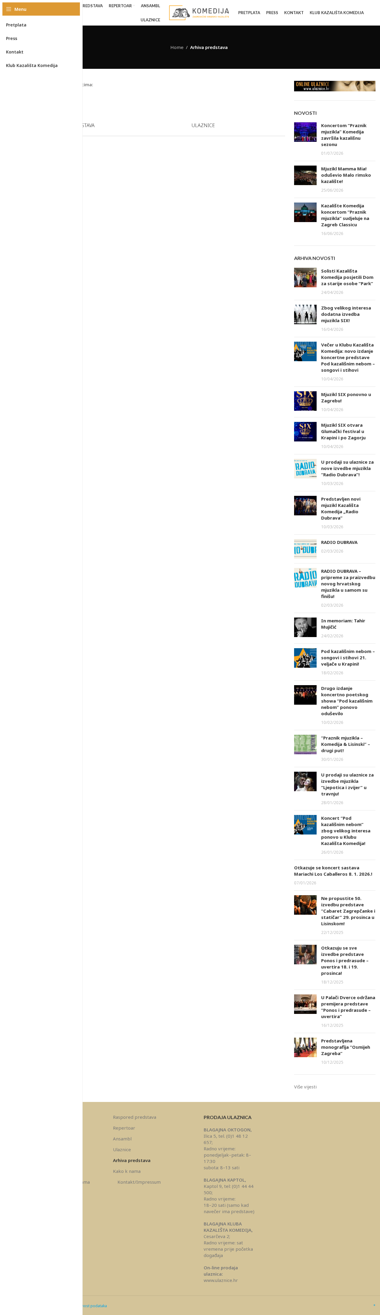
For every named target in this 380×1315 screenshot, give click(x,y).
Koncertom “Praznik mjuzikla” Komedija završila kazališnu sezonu (343, 134)
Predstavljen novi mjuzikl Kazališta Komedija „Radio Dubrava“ (340, 508)
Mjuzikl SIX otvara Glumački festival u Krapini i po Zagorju (343, 431)
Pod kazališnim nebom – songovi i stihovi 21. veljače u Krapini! (348, 657)
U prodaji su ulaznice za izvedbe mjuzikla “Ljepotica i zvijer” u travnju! (347, 784)
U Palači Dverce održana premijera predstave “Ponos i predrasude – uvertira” (348, 1006)
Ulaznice (122, 1149)
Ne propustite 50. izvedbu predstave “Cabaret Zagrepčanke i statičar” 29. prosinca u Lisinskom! (348, 910)
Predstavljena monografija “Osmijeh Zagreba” (345, 1047)
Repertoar (124, 1128)
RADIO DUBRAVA (339, 542)
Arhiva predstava (131, 1160)
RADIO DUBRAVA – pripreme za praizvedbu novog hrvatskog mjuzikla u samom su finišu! (348, 583)
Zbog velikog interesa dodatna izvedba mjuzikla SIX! (346, 314)
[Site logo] (199, 12)
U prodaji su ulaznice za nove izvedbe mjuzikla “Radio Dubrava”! (347, 468)
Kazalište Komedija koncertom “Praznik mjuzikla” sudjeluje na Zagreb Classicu (345, 215)
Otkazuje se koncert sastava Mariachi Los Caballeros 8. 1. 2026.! (333, 871)
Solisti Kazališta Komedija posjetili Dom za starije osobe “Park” (347, 277)
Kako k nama (127, 1171)
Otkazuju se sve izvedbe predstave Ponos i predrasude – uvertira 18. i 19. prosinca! (345, 960)
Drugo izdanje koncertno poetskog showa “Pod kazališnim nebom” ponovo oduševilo (346, 700)
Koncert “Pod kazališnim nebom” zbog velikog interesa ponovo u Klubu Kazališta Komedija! (345, 830)
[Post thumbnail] (305, 139)
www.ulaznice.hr (221, 1280)
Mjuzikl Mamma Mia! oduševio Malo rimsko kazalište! (346, 175)
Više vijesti (305, 1087)
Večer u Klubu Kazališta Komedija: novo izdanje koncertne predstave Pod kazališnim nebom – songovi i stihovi (348, 357)
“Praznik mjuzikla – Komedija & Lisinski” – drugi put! (345, 744)
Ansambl (122, 1139)
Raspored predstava (134, 1117)
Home (177, 47)
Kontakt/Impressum (139, 1182)
